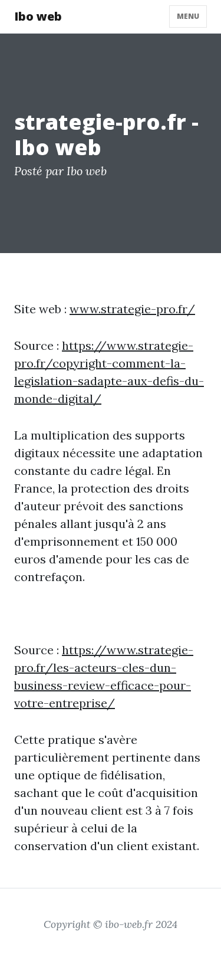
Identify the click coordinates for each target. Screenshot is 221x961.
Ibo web (38, 16)
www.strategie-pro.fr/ (132, 308)
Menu (188, 16)
